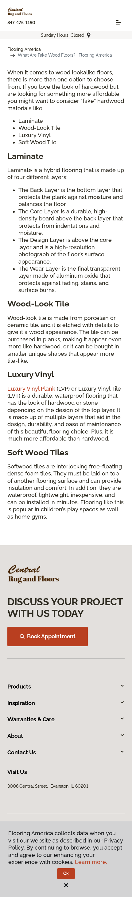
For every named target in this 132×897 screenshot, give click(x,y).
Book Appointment (51, 636)
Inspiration (21, 703)
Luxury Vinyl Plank (31, 388)
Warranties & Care (31, 719)
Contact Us (21, 752)
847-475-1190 (21, 22)
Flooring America (24, 49)
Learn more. (91, 862)
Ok (66, 873)
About (15, 736)
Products (19, 686)
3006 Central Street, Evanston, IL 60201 (47, 786)
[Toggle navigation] (118, 22)
